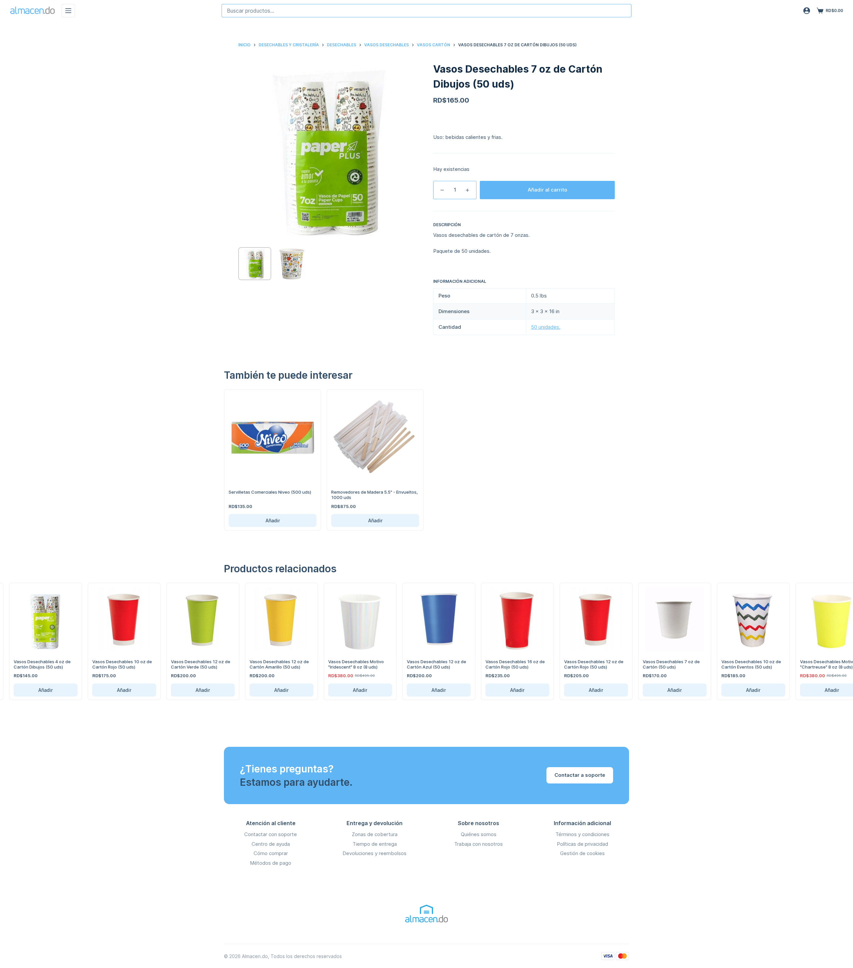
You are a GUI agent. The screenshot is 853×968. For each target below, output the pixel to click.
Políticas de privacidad (582, 844)
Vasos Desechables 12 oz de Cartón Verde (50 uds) (189, 664)
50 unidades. (545, 327)
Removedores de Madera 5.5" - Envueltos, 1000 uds (374, 494)
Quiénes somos (478, 834)
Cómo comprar (271, 853)
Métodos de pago (270, 863)
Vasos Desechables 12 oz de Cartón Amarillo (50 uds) (268, 664)
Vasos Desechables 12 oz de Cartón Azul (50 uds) (425, 664)
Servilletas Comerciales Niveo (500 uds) (270, 492)
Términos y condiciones (582, 834)
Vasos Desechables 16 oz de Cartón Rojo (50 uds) (503, 664)
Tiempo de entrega (375, 844)
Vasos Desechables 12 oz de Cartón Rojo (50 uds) (582, 664)
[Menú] (68, 10)
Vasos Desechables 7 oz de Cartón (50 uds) (659, 664)
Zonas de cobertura (375, 834)
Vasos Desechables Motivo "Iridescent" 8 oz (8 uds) (345, 664)
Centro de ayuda (271, 844)
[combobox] (426, 10)
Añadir (273, 520)
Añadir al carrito (547, 190)
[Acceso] (806, 10)
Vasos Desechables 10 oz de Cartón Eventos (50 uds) (740, 664)
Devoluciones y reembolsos (375, 853)
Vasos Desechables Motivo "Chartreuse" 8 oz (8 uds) (816, 664)
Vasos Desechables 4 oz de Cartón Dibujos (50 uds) (30, 664)
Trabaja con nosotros (478, 844)
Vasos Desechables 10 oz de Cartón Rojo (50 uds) (111, 664)
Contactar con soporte (270, 834)
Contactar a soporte (579, 775)
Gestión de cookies (582, 853)
